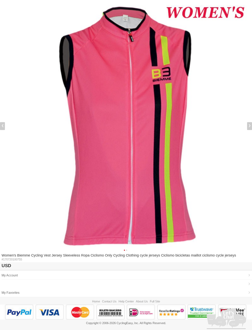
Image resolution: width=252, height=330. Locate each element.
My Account (10, 275)
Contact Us (109, 301)
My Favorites (10, 292)
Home (96, 301)
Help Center (126, 301)
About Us (142, 301)
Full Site (155, 301)
